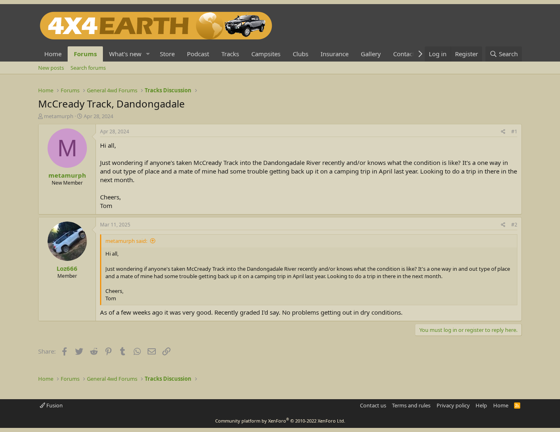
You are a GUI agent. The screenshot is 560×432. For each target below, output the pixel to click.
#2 (514, 224)
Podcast (198, 54)
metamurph (58, 116)
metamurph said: (126, 241)
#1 (514, 131)
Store (167, 54)
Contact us (373, 405)
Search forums (88, 67)
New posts (51, 67)
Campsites (265, 54)
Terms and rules (411, 405)
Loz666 (67, 268)
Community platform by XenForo (280, 421)
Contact (403, 54)
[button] (148, 54)
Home (52, 54)
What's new (125, 54)
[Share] (503, 132)
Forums (85, 54)
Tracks (230, 54)
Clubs (300, 54)
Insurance (334, 54)
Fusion (54, 405)
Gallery (371, 54)
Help (481, 405)
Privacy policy (453, 405)
